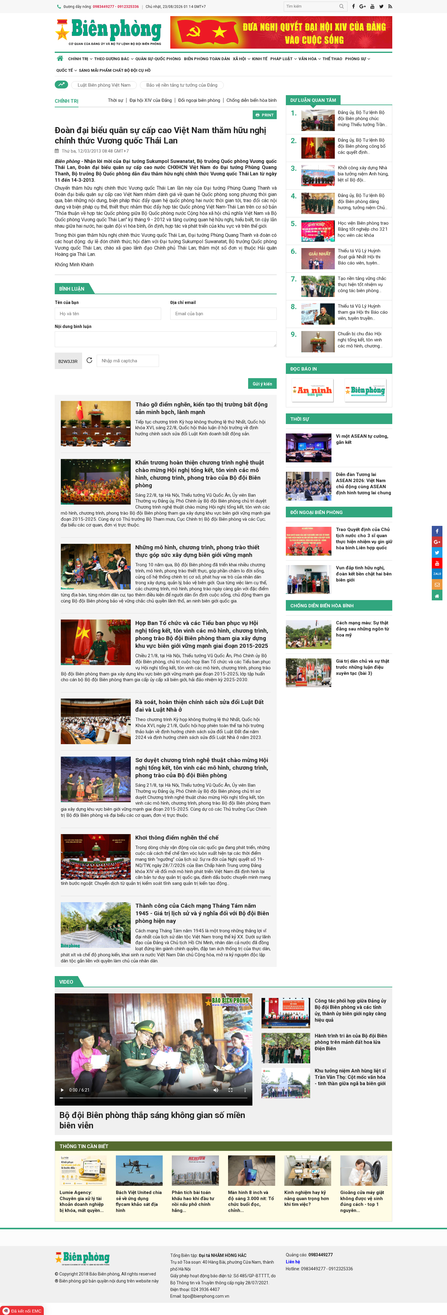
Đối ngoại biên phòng (199, 100)
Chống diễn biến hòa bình (252, 100)
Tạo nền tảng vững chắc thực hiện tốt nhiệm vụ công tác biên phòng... (362, 284)
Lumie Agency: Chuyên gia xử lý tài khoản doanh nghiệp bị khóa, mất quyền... (82, 1201)
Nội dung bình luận (73, 326)
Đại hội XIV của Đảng (151, 100)
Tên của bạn (67, 302)
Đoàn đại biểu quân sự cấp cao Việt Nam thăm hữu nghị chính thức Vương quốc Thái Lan (160, 135)
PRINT (268, 115)
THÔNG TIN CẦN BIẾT (84, 1146)
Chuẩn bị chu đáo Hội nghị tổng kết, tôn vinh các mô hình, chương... (360, 340)
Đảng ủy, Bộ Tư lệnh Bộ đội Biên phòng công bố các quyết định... (362, 146)
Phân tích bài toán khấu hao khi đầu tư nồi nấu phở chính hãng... (193, 1201)
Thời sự (115, 100)
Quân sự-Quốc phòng (158, 59)
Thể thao (332, 59)
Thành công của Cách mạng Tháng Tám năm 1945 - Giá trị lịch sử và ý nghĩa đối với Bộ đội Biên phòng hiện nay (202, 913)
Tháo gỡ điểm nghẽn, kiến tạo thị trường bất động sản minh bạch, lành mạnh (201, 408)
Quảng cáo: (309, 1254)
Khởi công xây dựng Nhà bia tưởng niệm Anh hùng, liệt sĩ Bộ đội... (363, 174)
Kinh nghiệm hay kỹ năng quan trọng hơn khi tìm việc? (306, 1198)
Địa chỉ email (183, 302)
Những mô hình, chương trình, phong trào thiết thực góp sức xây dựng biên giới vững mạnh (197, 551)
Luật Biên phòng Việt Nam (104, 85)
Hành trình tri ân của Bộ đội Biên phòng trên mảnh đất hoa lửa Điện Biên (351, 1042)
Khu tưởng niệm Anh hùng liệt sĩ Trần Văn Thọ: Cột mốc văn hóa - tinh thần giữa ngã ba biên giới (350, 1077)
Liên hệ (293, 1261)
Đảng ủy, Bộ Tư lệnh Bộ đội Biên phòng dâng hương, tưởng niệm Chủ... (362, 201)
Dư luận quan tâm (313, 100)
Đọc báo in (303, 369)
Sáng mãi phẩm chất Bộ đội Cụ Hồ (115, 70)
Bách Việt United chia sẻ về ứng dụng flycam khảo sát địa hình (139, 1201)
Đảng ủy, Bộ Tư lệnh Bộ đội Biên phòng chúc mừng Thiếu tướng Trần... (362, 118)
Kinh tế (259, 59)
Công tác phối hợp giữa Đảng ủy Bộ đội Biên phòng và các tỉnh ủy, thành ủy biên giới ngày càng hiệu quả (350, 1010)
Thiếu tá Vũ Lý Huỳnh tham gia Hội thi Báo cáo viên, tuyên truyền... (363, 312)
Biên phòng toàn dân (207, 59)
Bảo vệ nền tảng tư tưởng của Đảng (181, 85)
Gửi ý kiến (262, 383)
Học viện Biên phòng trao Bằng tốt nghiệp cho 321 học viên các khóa (363, 229)
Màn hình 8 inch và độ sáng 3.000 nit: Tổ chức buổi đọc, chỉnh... (251, 1201)
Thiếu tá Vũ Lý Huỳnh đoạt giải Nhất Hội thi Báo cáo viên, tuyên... (359, 257)
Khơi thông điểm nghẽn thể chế (176, 837)
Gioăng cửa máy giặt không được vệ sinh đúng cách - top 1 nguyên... (362, 1201)
